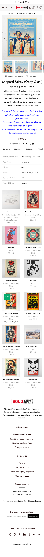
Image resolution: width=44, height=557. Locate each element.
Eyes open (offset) (11, 280)
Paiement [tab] (30, 149)
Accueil (10, 13)
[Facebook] (18, 2)
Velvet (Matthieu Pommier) (11, 218)
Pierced (11, 247)
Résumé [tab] (6, 149)
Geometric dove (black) (33, 247)
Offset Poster (33, 379)
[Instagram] (15, 2)
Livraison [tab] (18, 149)
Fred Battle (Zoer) (8, 215)
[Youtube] (23, 2)
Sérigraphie (31, 13)
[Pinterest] (19, 534)
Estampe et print (20, 13)
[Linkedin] (20, 2)
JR (33, 349)
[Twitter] (28, 2)
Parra (11, 250)
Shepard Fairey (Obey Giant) (22, 81)
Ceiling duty (33, 280)
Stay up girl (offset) (11, 313)
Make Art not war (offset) (33, 212)
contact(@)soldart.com (22, 491)
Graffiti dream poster (33, 313)
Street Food (11, 212)
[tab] (7, 149)
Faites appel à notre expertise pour (18, 122)
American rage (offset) (11, 379)
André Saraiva (33, 316)
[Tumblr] (29, 534)
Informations (22, 427)
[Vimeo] (26, 2)
